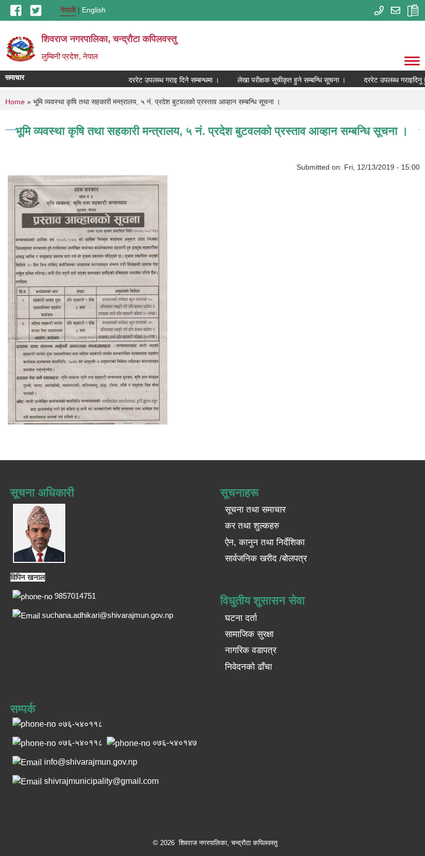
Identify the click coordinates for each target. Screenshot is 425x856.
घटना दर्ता (241, 618)
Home (15, 102)
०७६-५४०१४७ (174, 742)
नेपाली (68, 10)
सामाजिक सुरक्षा (249, 634)
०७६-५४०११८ (80, 742)
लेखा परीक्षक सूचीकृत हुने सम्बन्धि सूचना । (285, 80)
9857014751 (75, 595)
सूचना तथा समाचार (255, 510)
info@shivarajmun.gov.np (90, 761)
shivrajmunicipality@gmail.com (101, 781)
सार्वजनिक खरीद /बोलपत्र (266, 558)
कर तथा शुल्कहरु (252, 526)
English (94, 10)
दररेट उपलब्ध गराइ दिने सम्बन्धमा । (167, 80)
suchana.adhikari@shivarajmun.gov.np (107, 615)
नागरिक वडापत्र (250, 650)
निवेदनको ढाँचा (248, 667)
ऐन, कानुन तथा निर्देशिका (265, 542)
